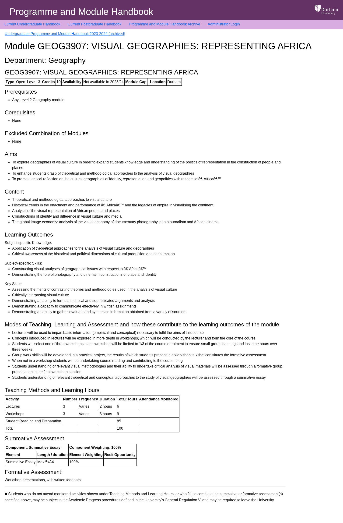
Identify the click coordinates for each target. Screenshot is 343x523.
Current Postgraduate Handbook (94, 24)
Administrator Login (224, 24)
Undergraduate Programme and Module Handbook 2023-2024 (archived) (65, 34)
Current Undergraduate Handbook (32, 24)
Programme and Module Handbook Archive (164, 24)
